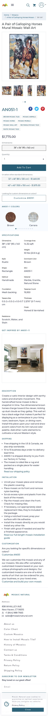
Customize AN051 (24, 198)
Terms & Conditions (15, 655)
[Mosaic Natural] (5, 6)
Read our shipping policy (17, 471)
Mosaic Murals (24, 121)
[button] (28, 5)
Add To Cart (24, 168)
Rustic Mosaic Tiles (11, 129)
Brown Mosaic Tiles (11, 117)
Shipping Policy (13, 671)
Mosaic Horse (9, 121)
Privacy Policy (12, 660)
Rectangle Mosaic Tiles (29, 125)
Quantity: (6, 154)
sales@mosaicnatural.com (19, 616)
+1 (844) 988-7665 (14, 612)
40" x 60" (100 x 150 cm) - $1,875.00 (24, 186)
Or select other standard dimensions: (17, 175)
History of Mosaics (15, 645)
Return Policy (11, 666)
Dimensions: (7, 143)
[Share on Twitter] (36, 108)
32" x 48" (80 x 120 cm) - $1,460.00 (24, 179)
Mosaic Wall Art (10, 125)
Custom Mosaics (13, 635)
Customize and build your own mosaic (22, 581)
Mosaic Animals (29, 117)
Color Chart (11, 629)
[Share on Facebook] (30, 108)
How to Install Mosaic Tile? (20, 640)
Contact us (10, 650)
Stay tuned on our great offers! (16, 680)
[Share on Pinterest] (42, 108)
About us (9, 624)
